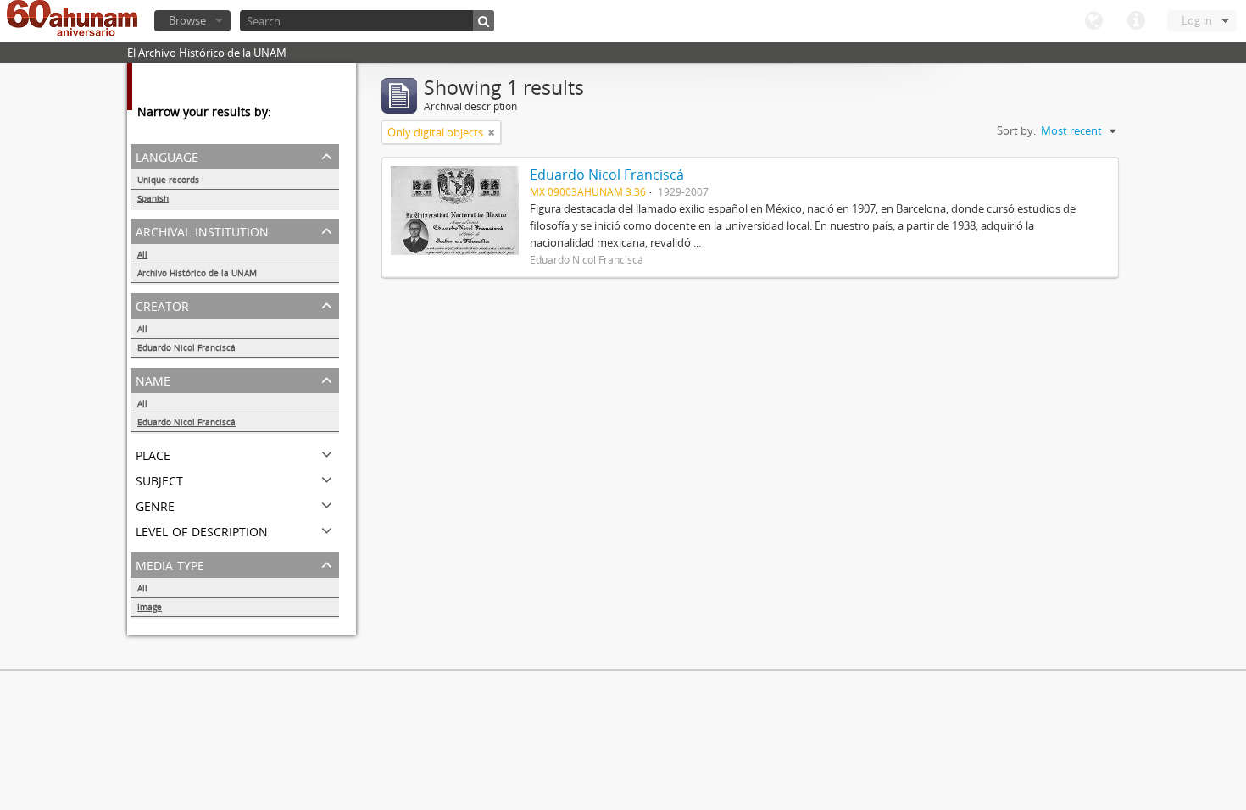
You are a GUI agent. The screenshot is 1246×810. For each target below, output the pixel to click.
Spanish (153, 198)
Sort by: (1016, 130)
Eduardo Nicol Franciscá (186, 347)
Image (149, 607)
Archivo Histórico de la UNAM (197, 273)
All (142, 254)
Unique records (168, 180)
